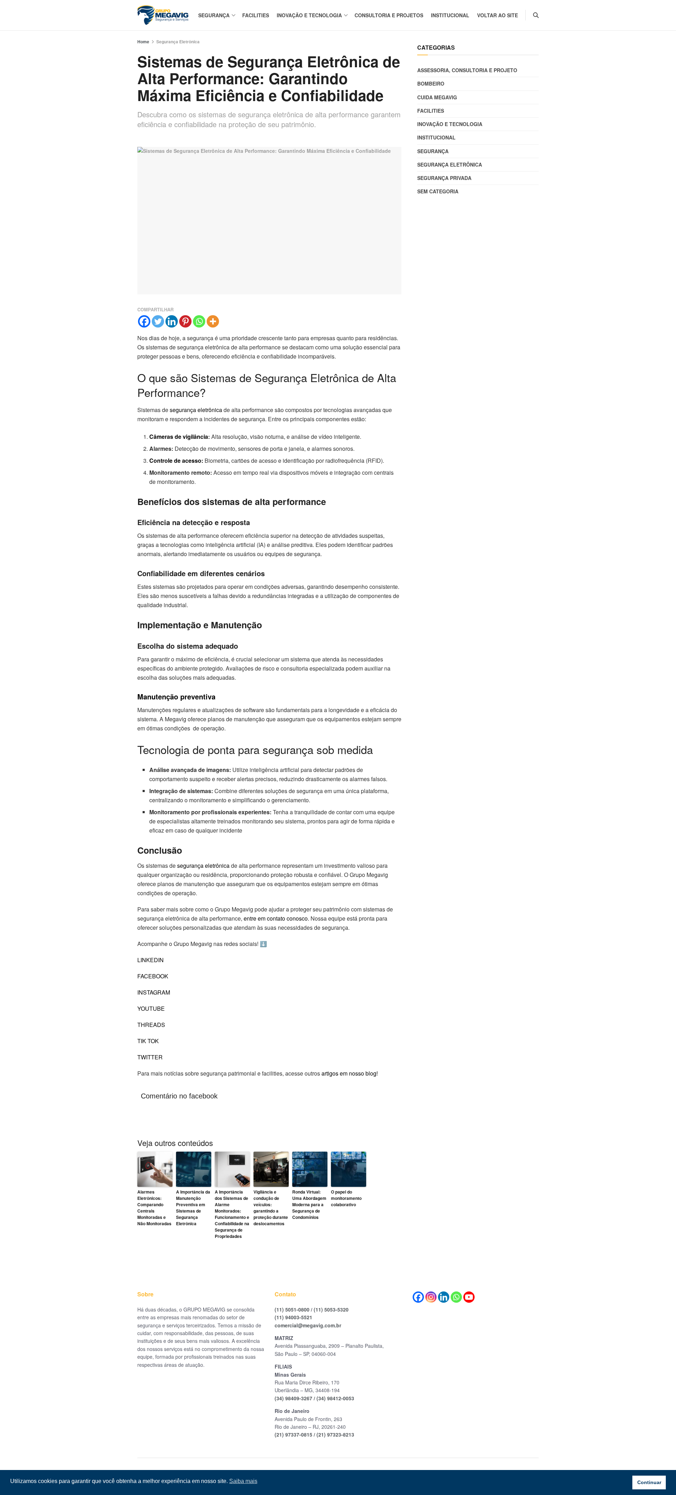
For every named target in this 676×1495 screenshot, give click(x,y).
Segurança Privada (444, 177)
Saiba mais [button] (243, 1481)
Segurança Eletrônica (178, 41)
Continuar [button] (649, 1482)
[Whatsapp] (199, 321)
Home (143, 41)
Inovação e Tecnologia (309, 15)
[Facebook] (144, 321)
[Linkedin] (171, 321)
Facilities (255, 15)
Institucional (450, 15)
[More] (213, 321)
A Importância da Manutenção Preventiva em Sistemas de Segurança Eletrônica (193, 1208)
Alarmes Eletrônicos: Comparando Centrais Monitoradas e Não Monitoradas (154, 1208)
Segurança (214, 15)
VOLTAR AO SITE (497, 15)
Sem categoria (437, 191)
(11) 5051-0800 (292, 1309)
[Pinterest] (185, 321)
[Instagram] (431, 1297)
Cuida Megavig (437, 97)
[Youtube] (469, 1297)
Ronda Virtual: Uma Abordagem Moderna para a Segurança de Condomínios (309, 1204)
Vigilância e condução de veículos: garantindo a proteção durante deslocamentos (271, 1208)
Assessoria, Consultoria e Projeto (467, 70)
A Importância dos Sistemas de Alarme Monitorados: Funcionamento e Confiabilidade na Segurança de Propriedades (232, 1214)
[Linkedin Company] (443, 1297)
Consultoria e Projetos (389, 15)
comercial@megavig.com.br (308, 1325)
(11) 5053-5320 (331, 1309)
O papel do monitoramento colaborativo (346, 1198)
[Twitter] (158, 321)
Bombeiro (430, 83)
